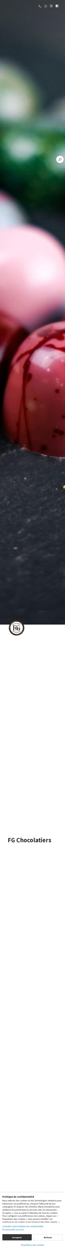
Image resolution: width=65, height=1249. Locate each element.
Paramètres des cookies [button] (32, 1245)
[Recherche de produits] (60, 159)
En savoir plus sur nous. (13, 1229)
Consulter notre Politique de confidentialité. (23, 1226)
